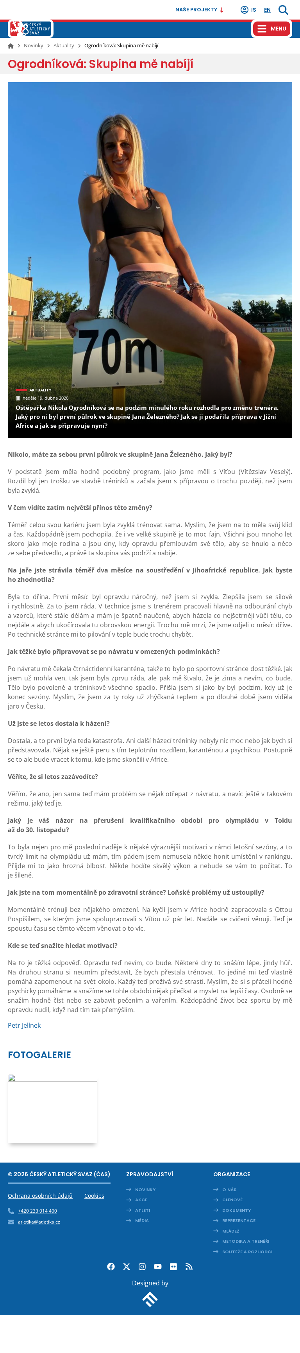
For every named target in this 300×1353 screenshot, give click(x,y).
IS (253, 10)
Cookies (94, 1195)
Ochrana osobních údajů (40, 1195)
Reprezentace (238, 1220)
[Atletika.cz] (31, 29)
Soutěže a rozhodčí (247, 1252)
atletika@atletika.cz (39, 1221)
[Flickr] (173, 1266)
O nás (229, 1189)
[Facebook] (111, 1266)
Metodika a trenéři (245, 1241)
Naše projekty (196, 9)
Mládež (230, 1231)
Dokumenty (236, 1210)
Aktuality (64, 45)
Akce (141, 1200)
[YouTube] (158, 1266)
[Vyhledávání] (283, 10)
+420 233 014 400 (37, 1211)
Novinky (33, 45)
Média (142, 1220)
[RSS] (189, 1266)
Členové (232, 1200)
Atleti (142, 1210)
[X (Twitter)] (126, 1266)
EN (267, 10)
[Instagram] (142, 1266)
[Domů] (11, 46)
